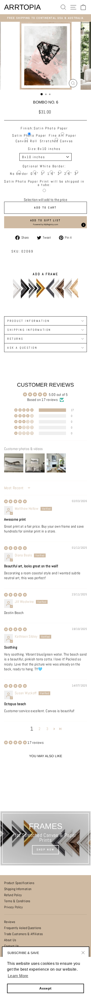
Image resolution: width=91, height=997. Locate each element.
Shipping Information (17, 889)
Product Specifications (19, 883)
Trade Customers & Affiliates (23, 934)
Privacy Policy (13, 907)
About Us (10, 940)
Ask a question (22, 347)
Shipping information (29, 330)
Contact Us (11, 946)
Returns (15, 338)
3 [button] (47, 729)
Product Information (28, 321)
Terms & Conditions (17, 901)
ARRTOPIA (22, 7)
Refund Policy (13, 895)
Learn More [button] (18, 976)
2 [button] (39, 729)
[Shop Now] (45, 838)
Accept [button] (45, 988)
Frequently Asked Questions (22, 928)
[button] (45, 222)
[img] (15, 501)
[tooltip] (83, 225)
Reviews (9, 922)
